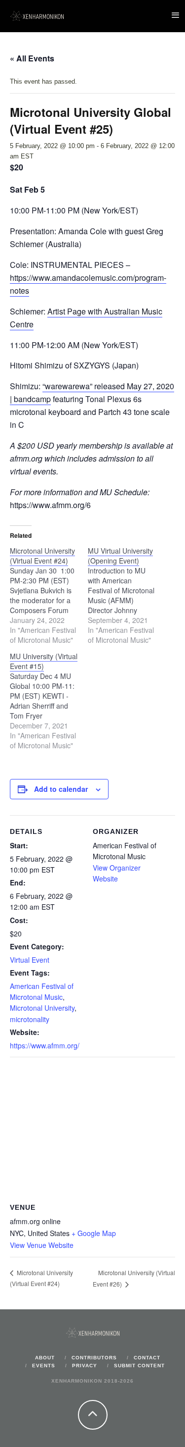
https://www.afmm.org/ (44, 1045)
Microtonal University (42, 1008)
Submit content (139, 1365)
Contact (147, 1357)
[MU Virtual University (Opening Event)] (127, 595)
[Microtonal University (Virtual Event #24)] (49, 595)
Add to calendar (61, 789)
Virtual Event (29, 960)
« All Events (32, 58)
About (45, 1357)
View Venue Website (42, 1245)
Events (43, 1365)
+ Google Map (94, 1233)
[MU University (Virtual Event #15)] (49, 700)
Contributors (94, 1357)
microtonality (29, 1019)
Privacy (84, 1365)
